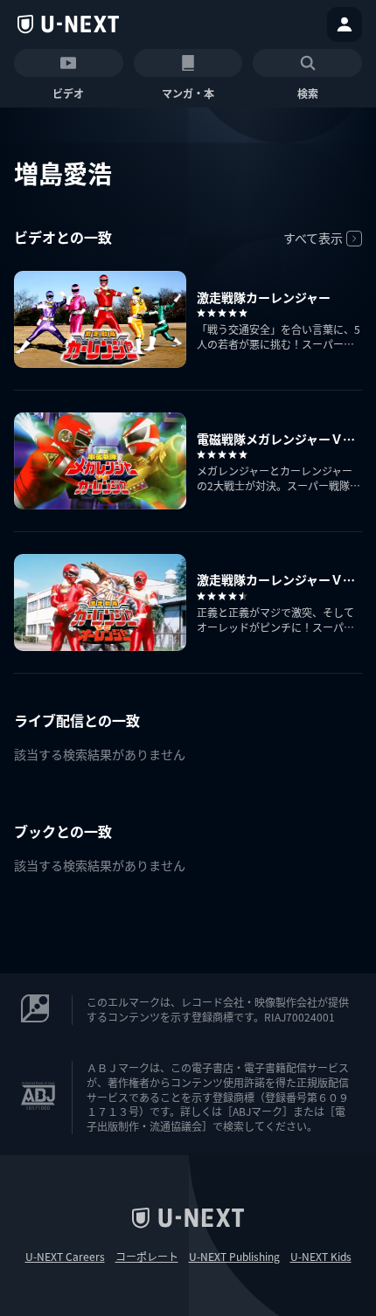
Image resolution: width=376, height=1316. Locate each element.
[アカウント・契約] (344, 24)
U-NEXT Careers (65, 1257)
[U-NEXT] (68, 24)
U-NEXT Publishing (234, 1257)
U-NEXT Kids (321, 1257)
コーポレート (146, 1257)
